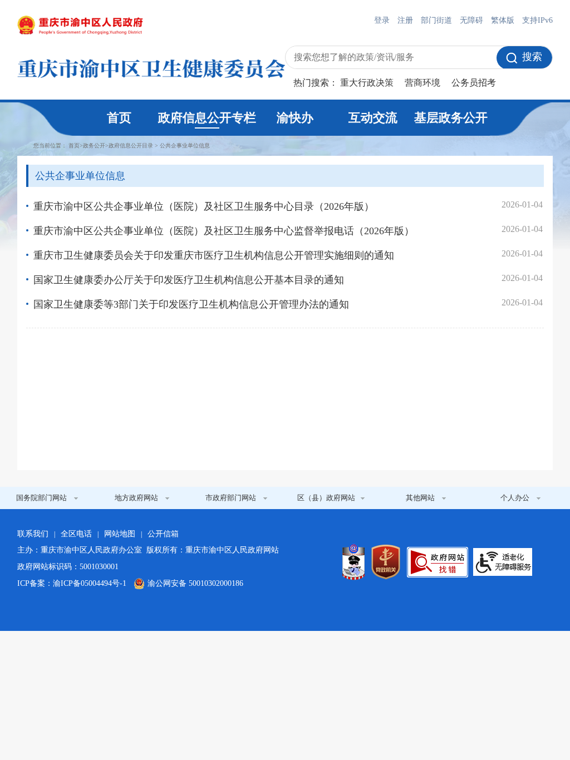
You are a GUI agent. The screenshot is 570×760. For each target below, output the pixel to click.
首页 (119, 118)
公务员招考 (473, 82)
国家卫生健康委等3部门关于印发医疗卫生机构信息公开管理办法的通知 (191, 304)
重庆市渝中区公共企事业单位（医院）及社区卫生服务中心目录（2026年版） (203, 206)
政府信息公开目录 (131, 145)
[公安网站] (353, 562)
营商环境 (422, 82)
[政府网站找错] (437, 562)
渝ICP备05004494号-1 (89, 583)
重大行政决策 (367, 82)
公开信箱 (163, 534)
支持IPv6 (537, 20)
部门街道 (436, 20)
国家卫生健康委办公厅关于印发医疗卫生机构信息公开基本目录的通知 (188, 279)
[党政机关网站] (385, 562)
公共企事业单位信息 (185, 145)
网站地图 (119, 534)
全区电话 (76, 534)
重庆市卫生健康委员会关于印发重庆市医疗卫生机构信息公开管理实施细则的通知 (213, 255)
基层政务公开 (451, 118)
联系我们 (32, 534)
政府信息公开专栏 (207, 118)
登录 (382, 20)
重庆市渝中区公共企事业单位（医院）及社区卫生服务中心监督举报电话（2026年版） (223, 230)
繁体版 (502, 20)
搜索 (532, 56)
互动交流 (372, 118)
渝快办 (295, 118)
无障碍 (471, 20)
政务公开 (94, 145)
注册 (405, 20)
